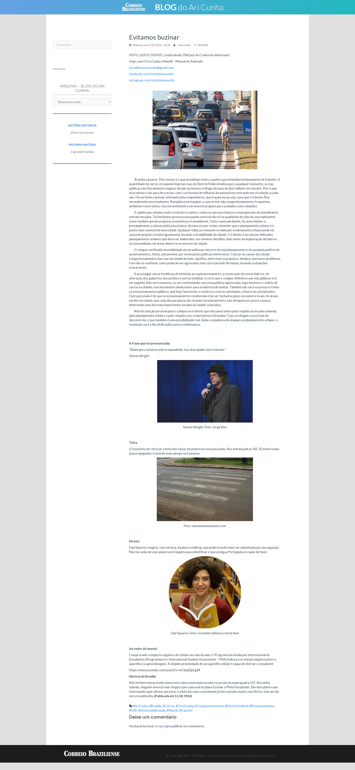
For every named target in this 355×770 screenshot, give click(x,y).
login (161, 726)
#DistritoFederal (236, 706)
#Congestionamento (209, 706)
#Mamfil (172, 710)
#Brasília (155, 706)
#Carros (168, 706)
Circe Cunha (184, 45)
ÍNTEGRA (203, 45)
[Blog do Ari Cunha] (192, 7)
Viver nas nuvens (82, 132)
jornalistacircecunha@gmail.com (151, 68)
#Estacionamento (262, 706)
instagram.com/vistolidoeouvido (152, 80)
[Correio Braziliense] (136, 7)
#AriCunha (140, 706)
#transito (185, 710)
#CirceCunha (185, 706)
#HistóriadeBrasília (151, 710)
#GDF (133, 710)
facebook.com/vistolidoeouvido (151, 74)
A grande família (82, 152)
